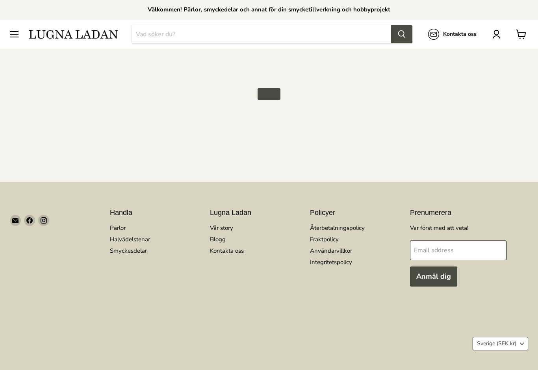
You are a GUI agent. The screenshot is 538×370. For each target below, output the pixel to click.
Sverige (496, 343)
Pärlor (118, 228)
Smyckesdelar (128, 251)
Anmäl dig (433, 276)
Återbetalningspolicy (337, 228)
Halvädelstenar (130, 239)
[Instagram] (43, 220)
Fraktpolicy (324, 239)
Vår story (221, 228)
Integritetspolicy (331, 262)
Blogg (218, 239)
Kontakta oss (227, 251)
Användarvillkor (331, 251)
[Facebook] (29, 220)
